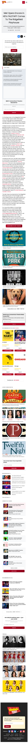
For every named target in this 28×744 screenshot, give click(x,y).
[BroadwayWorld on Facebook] (9, 731)
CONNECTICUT (10, 2)
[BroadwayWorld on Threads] (21, 731)
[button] (23, 2)
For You (8, 229)
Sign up (14, 627)
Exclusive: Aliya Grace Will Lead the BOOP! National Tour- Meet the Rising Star (13, 663)
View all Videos (5, 497)
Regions (12, 735)
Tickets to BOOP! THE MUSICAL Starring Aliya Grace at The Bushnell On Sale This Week (12, 84)
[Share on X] (21, 36)
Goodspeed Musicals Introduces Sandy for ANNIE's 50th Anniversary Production (18, 477)
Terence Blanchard (7, 167)
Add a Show (14, 571)
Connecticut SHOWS (7, 501)
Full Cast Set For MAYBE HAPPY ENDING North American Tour (13, 678)
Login (20, 2)
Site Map (16, 735)
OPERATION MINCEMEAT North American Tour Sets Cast (14, 693)
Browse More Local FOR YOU (16, 309)
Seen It (7, 348)
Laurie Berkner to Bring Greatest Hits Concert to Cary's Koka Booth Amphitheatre (12, 80)
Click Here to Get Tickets (14, 226)
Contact (16, 734)
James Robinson (19, 190)
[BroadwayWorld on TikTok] (18, 731)
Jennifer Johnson (15, 145)
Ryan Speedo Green (7, 173)
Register (16, 2)
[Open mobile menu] (26, 2)
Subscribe (14, 468)
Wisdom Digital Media (17, 738)
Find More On (13, 380)
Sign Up (14, 50)
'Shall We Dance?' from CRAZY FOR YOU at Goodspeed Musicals (18, 487)
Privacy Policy (17, 739)
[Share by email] (24, 36)
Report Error (21, 735)
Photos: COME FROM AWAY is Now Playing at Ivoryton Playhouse (12, 71)
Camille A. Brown (6, 191)
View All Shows (14, 568)
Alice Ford (19, 144)
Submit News (6, 735)
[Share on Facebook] (19, 36)
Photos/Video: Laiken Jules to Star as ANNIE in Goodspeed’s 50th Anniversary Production (13, 76)
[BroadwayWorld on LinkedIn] (15, 731)
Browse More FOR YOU (13, 611)
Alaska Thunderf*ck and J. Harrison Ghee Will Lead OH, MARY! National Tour (14, 649)
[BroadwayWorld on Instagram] (12, 731)
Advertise (8, 734)
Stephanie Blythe (6, 184)
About (12, 734)
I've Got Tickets (7, 350)
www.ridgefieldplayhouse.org (9, 213)
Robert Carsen (15, 133)
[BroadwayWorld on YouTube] (24, 731)
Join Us (20, 734)
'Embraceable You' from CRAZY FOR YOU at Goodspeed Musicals (18, 493)
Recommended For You (7, 577)
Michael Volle (20, 135)
